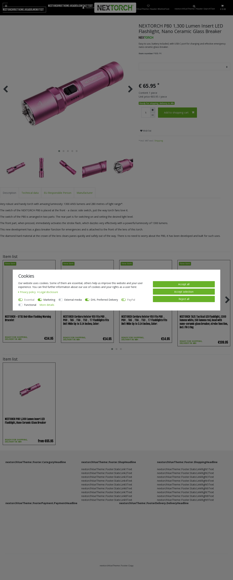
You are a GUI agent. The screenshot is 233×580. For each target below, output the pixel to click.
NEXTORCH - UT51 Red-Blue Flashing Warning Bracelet (28, 318)
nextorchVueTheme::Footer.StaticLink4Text (106, 480)
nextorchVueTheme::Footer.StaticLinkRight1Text (185, 469)
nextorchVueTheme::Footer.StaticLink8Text (106, 496)
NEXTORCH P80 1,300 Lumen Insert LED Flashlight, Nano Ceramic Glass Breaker (25, 420)
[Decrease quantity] (152, 115)
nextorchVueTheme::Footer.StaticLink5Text (106, 484)
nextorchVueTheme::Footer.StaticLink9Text (106, 500)
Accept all (183, 284)
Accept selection (183, 291)
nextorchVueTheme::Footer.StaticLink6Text (106, 488)
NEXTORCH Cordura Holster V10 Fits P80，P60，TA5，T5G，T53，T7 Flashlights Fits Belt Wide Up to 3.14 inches (86, 320)
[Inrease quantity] (152, 110)
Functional (30, 304)
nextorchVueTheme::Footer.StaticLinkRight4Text (185, 480)
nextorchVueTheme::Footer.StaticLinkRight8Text (185, 496)
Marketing (49, 299)
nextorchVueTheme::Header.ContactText (70, 5)
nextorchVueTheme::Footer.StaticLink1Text (106, 469)
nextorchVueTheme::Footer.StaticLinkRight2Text (185, 473)
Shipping (158, 140)
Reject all (184, 298)
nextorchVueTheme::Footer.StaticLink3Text (106, 477)
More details (47, 304)
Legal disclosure (48, 292)
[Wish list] (148, 7)
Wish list (146, 130)
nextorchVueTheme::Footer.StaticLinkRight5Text (185, 484)
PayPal (131, 299)
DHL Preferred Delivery (104, 299)
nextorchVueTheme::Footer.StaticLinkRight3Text (185, 477)
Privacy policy (28, 292)
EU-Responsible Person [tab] (57, 192)
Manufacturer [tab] (85, 192)
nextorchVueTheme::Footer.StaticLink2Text (106, 473)
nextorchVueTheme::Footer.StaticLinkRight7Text (185, 492)
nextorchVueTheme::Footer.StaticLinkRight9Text (185, 500)
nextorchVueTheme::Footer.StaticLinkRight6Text (185, 488)
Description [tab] (9, 192)
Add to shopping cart (176, 112)
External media (73, 299)
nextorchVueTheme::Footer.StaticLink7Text (106, 492)
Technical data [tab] (30, 192)
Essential (29, 299)
